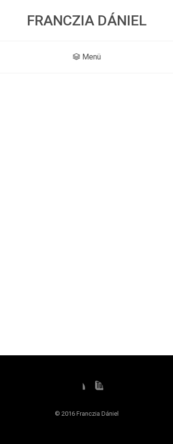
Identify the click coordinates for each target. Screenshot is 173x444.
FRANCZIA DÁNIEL (87, 20)
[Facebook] (77, 388)
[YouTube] (95, 388)
